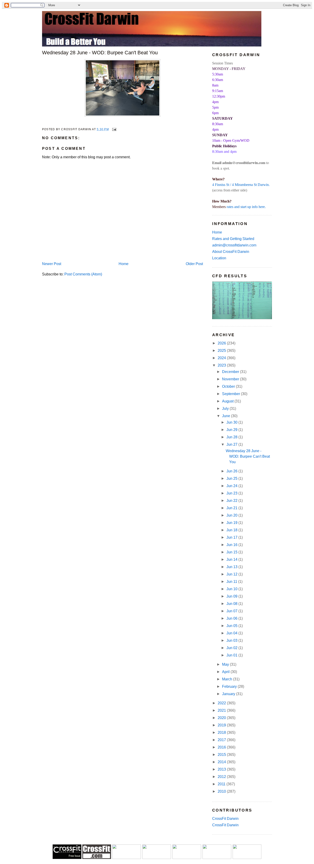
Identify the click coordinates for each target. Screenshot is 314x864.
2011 (222, 784)
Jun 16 (232, 545)
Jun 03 (232, 640)
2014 (222, 762)
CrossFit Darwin (225, 819)
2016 (222, 747)
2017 (222, 740)
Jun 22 (232, 501)
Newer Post (51, 264)
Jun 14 (232, 559)
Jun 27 (232, 444)
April (226, 672)
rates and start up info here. (246, 207)
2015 (222, 755)
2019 (222, 725)
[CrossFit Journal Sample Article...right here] (67, 858)
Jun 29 (232, 430)
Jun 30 (232, 422)
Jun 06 (232, 618)
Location (219, 258)
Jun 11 (232, 582)
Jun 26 (232, 471)
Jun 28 (232, 437)
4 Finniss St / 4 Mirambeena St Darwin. (241, 185)
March (227, 679)
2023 (222, 365)
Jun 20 (232, 515)
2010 (222, 791)
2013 (222, 769)
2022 (222, 703)
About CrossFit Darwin (230, 252)
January (229, 694)
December (231, 372)
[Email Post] (113, 129)
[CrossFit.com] (96, 858)
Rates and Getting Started (233, 239)
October (229, 386)
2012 (222, 777)
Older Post (194, 264)
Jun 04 (232, 633)
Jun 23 (232, 493)
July (226, 408)
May (226, 664)
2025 (222, 351)
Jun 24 (232, 486)
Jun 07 (232, 611)
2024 (222, 358)
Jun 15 (232, 552)
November (231, 379)
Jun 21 (232, 508)
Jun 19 (232, 523)
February (230, 686)
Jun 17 (232, 537)
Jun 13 (232, 567)
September (231, 394)
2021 (222, 710)
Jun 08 (232, 604)
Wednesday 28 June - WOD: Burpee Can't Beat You (100, 52)
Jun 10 (232, 589)
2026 (222, 343)
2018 (222, 732)
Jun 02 (232, 648)
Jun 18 (232, 530)
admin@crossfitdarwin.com (234, 245)
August (228, 401)
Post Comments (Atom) (83, 274)
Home (123, 264)
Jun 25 (232, 478)
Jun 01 (232, 655)
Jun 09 (232, 596)
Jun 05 (232, 626)
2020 (222, 718)
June (226, 416)
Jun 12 (232, 574)
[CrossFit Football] (126, 858)
